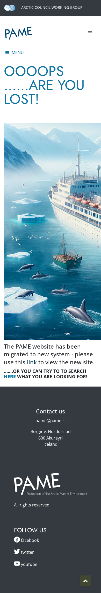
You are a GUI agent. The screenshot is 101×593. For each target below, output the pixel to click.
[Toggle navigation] (89, 33)
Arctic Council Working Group (51, 7)
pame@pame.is (50, 420)
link (32, 362)
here (10, 376)
